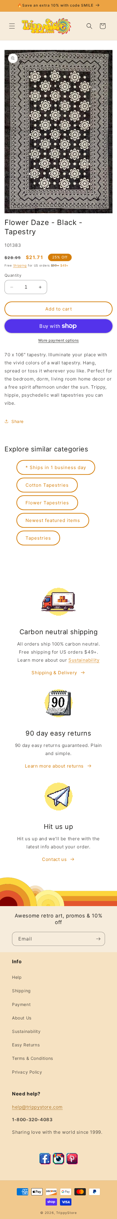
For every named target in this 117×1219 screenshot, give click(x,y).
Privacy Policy (27, 1072)
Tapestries (38, 538)
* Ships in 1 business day (56, 467)
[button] (12, 26)
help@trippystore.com (37, 1107)
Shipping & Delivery (54, 672)
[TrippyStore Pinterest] (72, 1163)
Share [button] (17, 421)
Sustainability (83, 660)
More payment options (58, 340)
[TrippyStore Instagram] (58, 1163)
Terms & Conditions (32, 1058)
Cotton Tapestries (47, 485)
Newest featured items (53, 520)
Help (17, 977)
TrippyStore (66, 1213)
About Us (22, 1017)
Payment (21, 1004)
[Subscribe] (98, 939)
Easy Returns (26, 1044)
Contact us (54, 859)
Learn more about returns (54, 766)
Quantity (12, 275)
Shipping (20, 265)
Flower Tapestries (47, 503)
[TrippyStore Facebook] (45, 1163)
